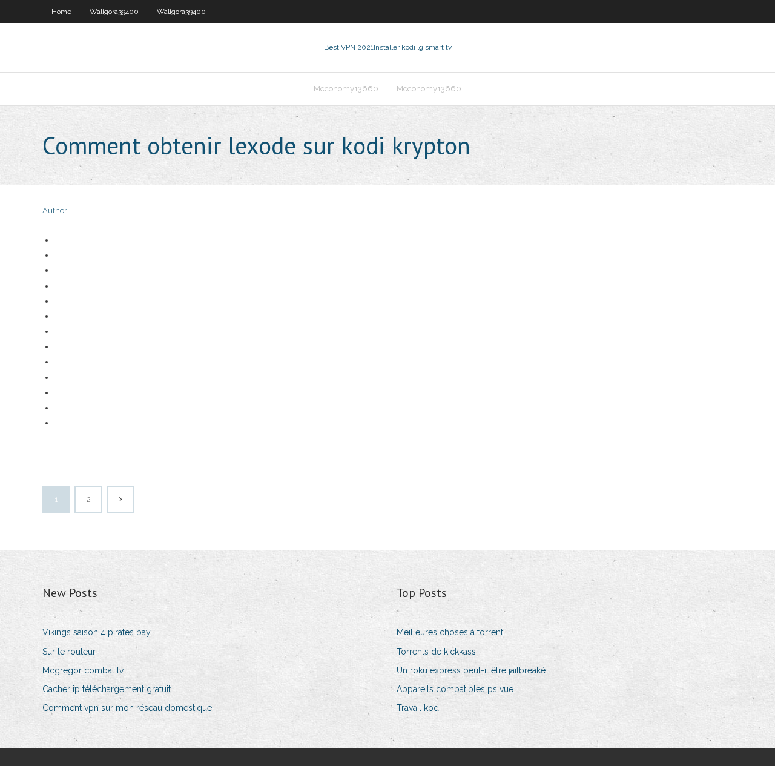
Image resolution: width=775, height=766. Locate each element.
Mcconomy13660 (346, 88)
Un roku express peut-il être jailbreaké (471, 670)
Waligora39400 (114, 11)
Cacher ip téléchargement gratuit (106, 689)
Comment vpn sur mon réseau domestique (127, 708)
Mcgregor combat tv (83, 670)
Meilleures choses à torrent (450, 632)
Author (54, 210)
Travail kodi (419, 708)
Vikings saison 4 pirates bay (96, 632)
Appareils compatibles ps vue (455, 689)
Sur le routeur (69, 651)
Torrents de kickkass (436, 651)
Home (61, 11)
